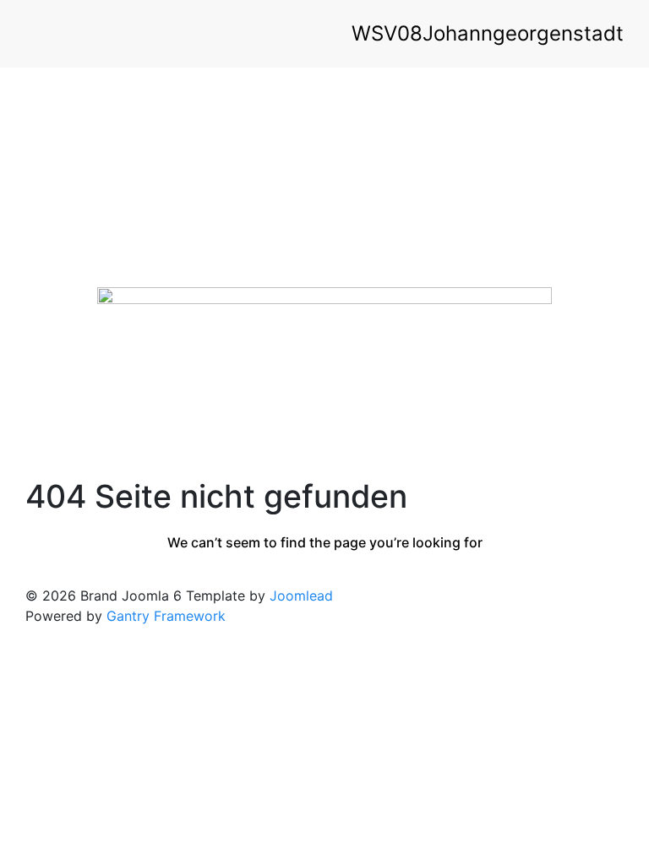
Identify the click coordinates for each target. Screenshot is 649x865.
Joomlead (301, 595)
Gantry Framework (166, 615)
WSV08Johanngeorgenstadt (488, 33)
